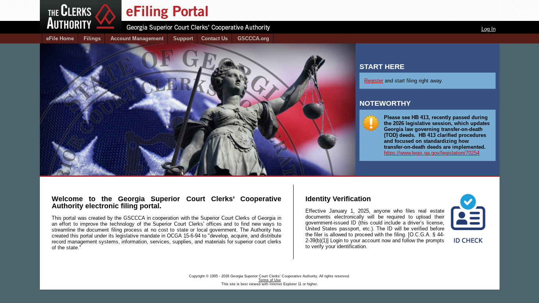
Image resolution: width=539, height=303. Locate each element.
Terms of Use (269, 280)
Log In (488, 29)
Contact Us (214, 38)
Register (373, 81)
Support (183, 38)
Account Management (136, 38)
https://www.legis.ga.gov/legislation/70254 (431, 153)
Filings (92, 38)
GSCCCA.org (253, 38)
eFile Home (60, 38)
